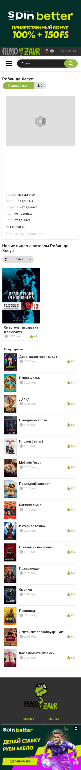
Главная (28, 719)
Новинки (53, 719)
